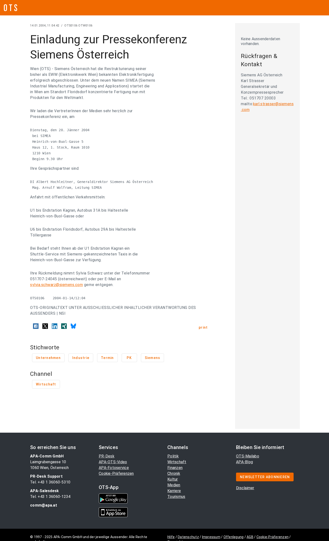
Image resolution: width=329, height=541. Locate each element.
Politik (173, 456)
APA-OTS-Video (113, 462)
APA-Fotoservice (114, 467)
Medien (173, 485)
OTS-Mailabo (247, 456)
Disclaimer (245, 488)
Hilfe (171, 537)
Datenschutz (188, 537)
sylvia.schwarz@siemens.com (56, 284)
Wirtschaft (176, 462)
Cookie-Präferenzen (116, 473)
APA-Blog (244, 462)
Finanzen (175, 467)
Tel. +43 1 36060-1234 (50, 496)
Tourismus (176, 496)
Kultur (172, 479)
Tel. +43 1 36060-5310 (50, 482)
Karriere (174, 491)
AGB (250, 537)
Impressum (211, 537)
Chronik (173, 473)
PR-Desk (106, 456)
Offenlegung (234, 537)
